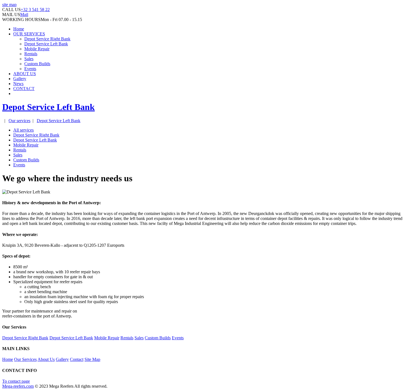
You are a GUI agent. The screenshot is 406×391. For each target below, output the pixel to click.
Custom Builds (37, 63)
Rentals (30, 53)
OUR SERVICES (29, 34)
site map (9, 4)
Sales (28, 58)
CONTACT (24, 88)
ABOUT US (24, 73)
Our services (19, 120)
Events (30, 68)
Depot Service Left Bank (46, 43)
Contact (76, 359)
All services (23, 130)
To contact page (16, 381)
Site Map (92, 359)
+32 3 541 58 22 (35, 9)
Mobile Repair (36, 48)
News (18, 83)
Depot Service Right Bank (47, 38)
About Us (46, 359)
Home (18, 29)
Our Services (25, 359)
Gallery (19, 78)
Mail (24, 14)
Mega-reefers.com (18, 386)
